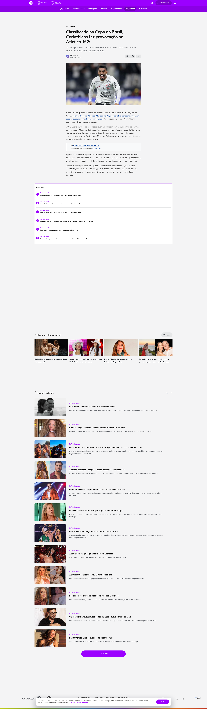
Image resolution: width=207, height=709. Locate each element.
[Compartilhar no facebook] (132, 56)
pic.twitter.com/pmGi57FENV (86, 145)
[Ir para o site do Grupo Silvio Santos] (33, 699)
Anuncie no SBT (84, 697)
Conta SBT (165, 3)
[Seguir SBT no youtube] (183, 699)
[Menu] (175, 3)
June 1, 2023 (96, 148)
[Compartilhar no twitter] (138, 56)
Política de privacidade (104, 697)
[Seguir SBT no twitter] (176, 699)
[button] (51, 354)
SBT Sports (70, 27)
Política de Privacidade (79, 703)
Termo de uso (123, 697)
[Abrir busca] (152, 3)
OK (162, 702)
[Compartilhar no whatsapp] (127, 56)
